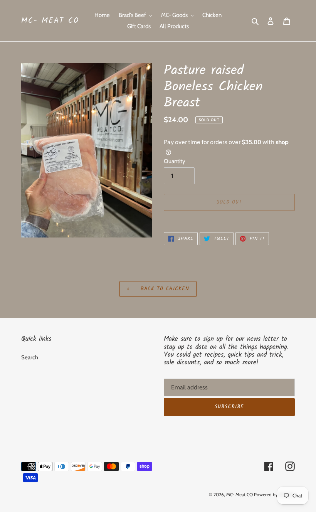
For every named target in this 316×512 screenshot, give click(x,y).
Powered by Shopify (274, 494)
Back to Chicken (164, 289)
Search (29, 357)
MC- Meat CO (50, 20)
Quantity (174, 161)
